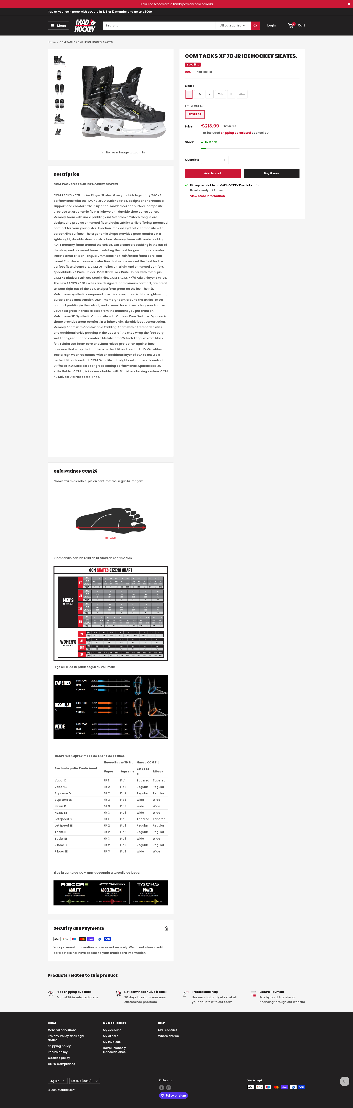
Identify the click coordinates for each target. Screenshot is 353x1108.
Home (52, 42)
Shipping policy (59, 1046)
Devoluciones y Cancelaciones (114, 1050)
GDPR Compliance (61, 1064)
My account (112, 1030)
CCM (188, 72)
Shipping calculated (236, 133)
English (54, 1081)
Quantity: (192, 160)
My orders (110, 1036)
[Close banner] (349, 4)
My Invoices (112, 1042)
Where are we (168, 1036)
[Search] (255, 26)
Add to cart (212, 173)
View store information (207, 196)
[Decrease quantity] (205, 160)
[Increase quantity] (225, 160)
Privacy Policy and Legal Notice (66, 1038)
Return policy (58, 1052)
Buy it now (271, 173)
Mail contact (167, 1030)
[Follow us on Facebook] (161, 1087)
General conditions (62, 1030)
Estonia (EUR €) (81, 1081)
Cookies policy (59, 1058)
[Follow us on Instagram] (168, 1087)
